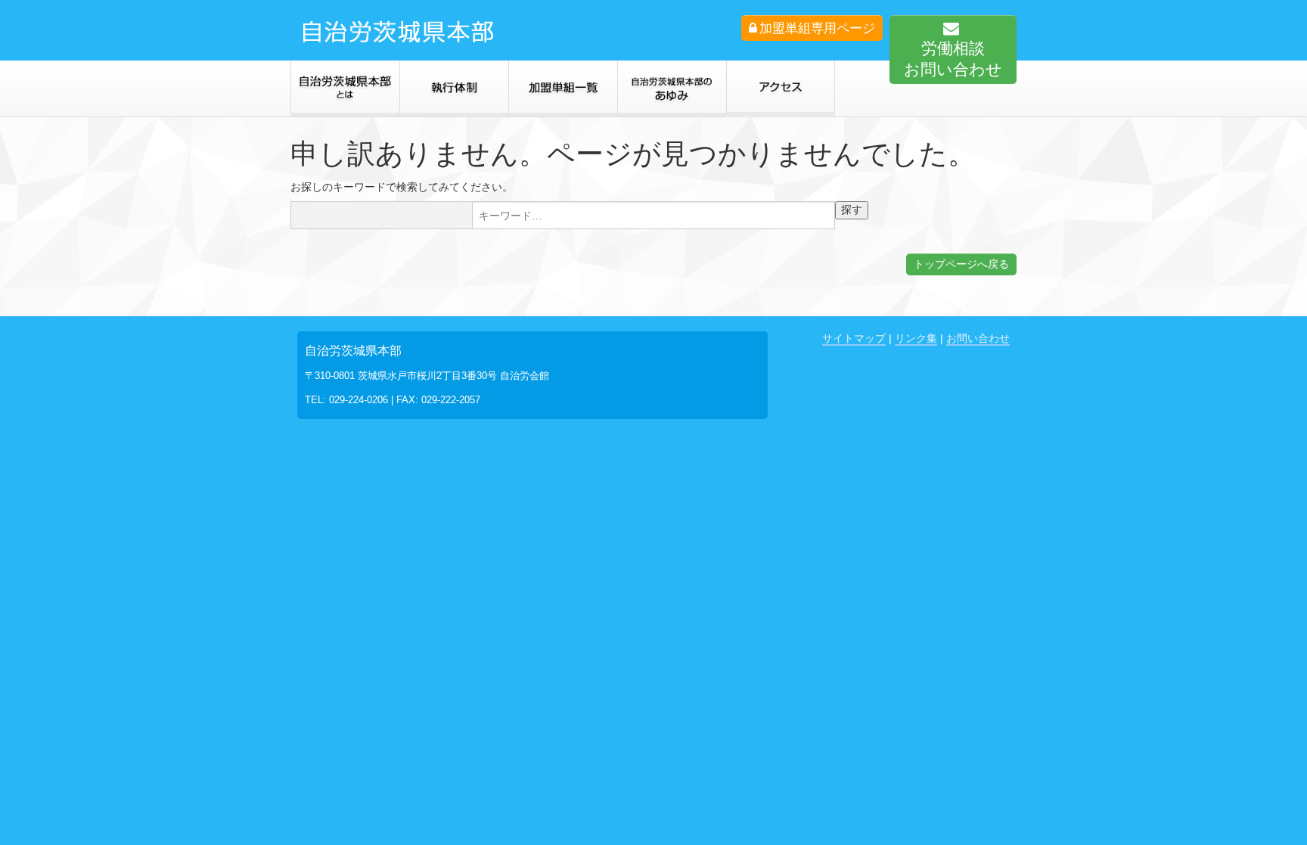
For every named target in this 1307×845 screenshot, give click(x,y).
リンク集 (916, 338)
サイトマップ (854, 338)
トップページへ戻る (961, 264)
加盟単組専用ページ (817, 28)
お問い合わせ (978, 338)
